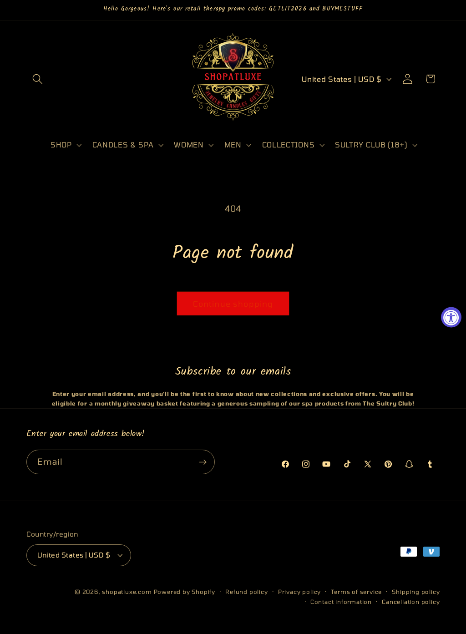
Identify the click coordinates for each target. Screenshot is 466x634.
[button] (38, 79)
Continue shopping (233, 303)
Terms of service (356, 591)
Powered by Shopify (185, 591)
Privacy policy (299, 591)
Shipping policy (416, 591)
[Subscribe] (202, 462)
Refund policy (246, 591)
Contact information (341, 601)
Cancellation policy (411, 601)
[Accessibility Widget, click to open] (451, 317)
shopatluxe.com (127, 591)
